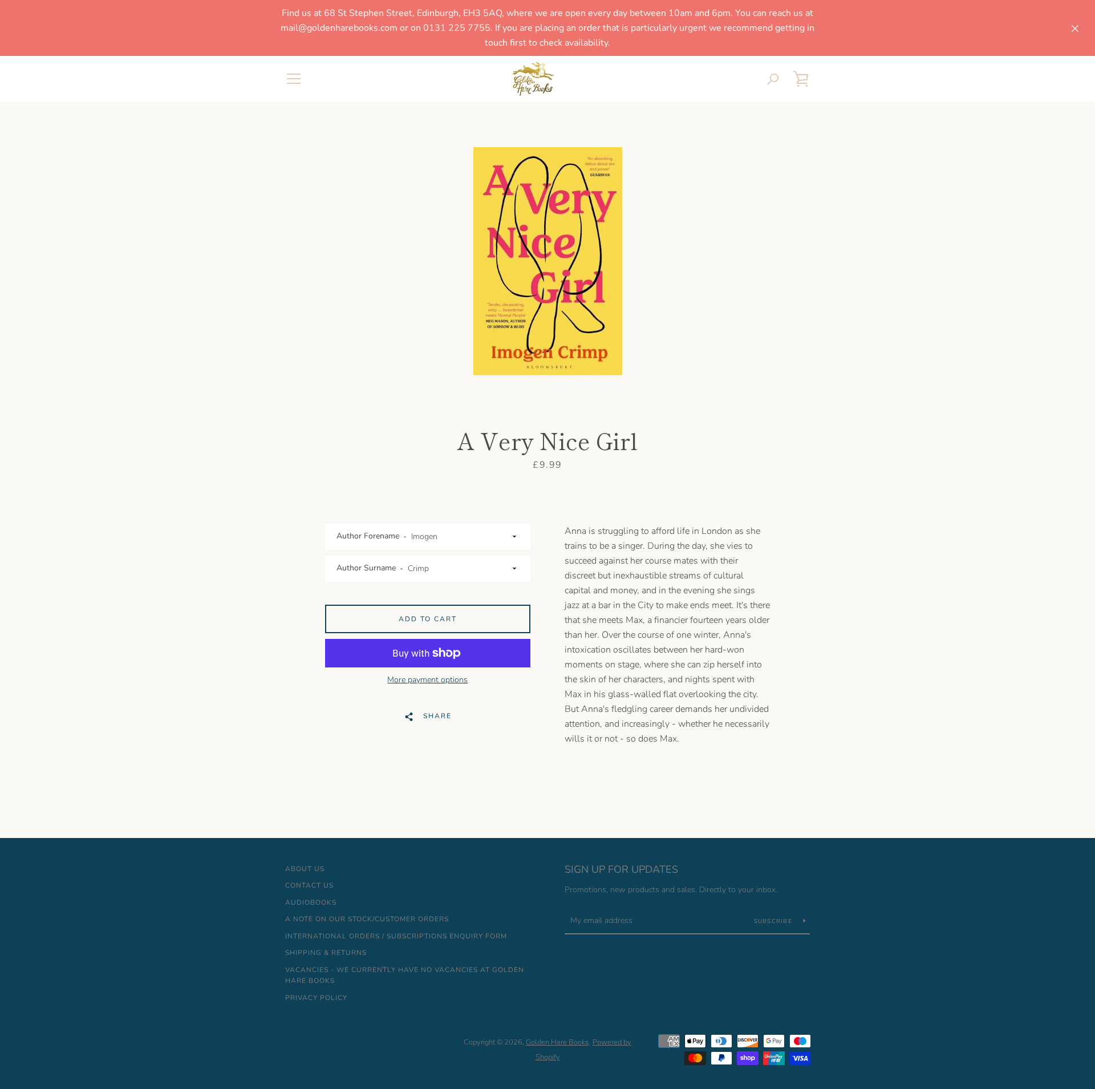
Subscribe (774, 921)
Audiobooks (310, 902)
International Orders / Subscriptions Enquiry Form (396, 936)
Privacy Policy (316, 997)
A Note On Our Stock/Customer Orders (367, 919)
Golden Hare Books (557, 1042)
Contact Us (309, 885)
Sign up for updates (621, 869)
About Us (305, 868)
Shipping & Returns (326, 952)
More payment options (427, 679)
